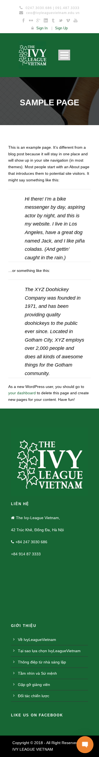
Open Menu (64, 55)
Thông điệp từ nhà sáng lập (42, 662)
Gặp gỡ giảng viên (34, 684)
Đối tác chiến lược (33, 696)
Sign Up (61, 28)
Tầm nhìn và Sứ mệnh (37, 673)
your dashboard (22, 393)
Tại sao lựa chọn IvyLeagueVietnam (49, 651)
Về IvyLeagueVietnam (37, 639)
